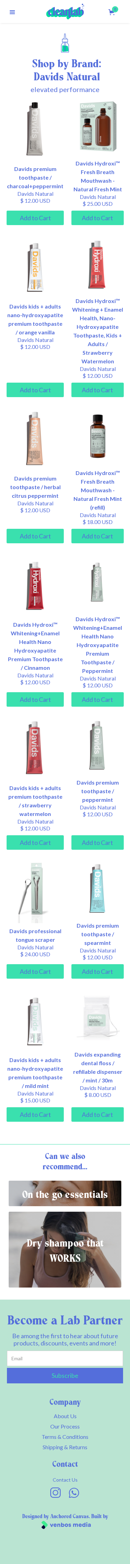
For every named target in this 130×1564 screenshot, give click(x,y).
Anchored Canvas (69, 1516)
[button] (12, 11)
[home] (65, 11)
